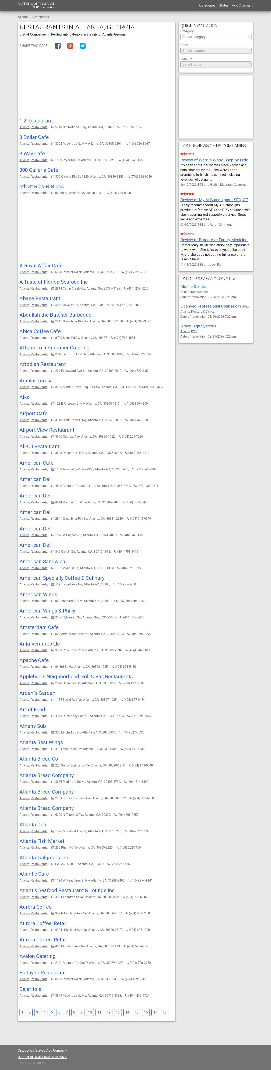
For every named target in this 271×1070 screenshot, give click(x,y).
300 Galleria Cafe (38, 170)
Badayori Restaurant (42, 973)
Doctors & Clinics (202, 311)
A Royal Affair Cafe (41, 266)
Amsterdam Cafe (39, 627)
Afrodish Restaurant (42, 364)
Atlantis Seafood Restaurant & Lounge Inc (67, 890)
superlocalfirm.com (36, 5)
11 (99, 1012)
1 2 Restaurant (36, 121)
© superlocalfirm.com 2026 (42, 1057)
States (224, 5)
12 (109, 1012)
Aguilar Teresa (36, 381)
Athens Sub (32, 726)
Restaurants (39, 127)
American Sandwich (42, 562)
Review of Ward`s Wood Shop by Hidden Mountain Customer (216, 160)
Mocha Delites (193, 286)
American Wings (38, 594)
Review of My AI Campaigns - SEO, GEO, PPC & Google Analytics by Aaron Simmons (216, 199)
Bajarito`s (30, 989)
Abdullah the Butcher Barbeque (55, 315)
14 (127, 1012)
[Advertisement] (96, 84)
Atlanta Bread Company (46, 775)
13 (118, 1012)
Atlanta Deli (32, 825)
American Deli (35, 479)
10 (90, 1012)
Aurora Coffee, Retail (43, 923)
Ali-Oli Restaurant (39, 446)
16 (146, 1012)
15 (136, 1012)
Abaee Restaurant (40, 298)
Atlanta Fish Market (41, 841)
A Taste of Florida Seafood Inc (53, 282)
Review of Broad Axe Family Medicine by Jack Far (216, 239)
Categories (207, 5)
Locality (186, 59)
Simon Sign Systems (198, 326)
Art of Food (32, 710)
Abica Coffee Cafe (40, 331)
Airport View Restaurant (46, 430)
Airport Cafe (33, 413)
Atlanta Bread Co (38, 759)
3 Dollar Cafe (34, 137)
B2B (194, 331)
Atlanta (24, 127)
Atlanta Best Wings (41, 742)
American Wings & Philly (47, 611)
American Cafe (36, 463)
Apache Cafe (34, 660)
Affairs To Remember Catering (54, 348)
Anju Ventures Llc (39, 644)
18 (164, 1012)
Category (187, 31)
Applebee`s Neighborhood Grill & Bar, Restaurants (76, 677)
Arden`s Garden (37, 693)
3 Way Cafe (32, 154)
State (184, 45)
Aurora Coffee (35, 907)
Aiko (24, 397)
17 (155, 1012)
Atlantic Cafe (34, 874)
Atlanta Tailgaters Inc (43, 858)
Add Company (242, 5)
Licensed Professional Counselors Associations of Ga (216, 306)
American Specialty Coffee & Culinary (61, 578)
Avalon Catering (37, 956)
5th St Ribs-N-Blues (41, 187)
